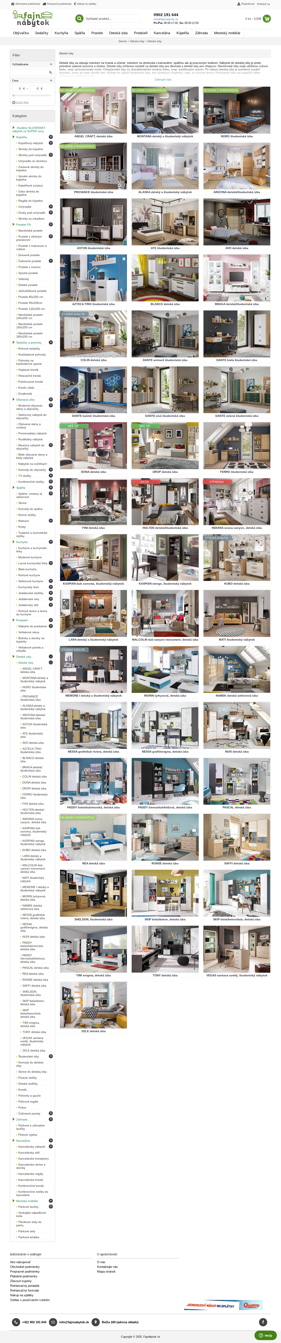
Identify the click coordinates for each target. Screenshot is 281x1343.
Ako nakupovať (20, 1262)
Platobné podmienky (23, 1276)
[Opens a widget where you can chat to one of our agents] (265, 1336)
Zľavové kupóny (21, 1281)
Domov (123, 41)
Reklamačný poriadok (24, 1285)
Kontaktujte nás (107, 1266)
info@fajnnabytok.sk (166, 19)
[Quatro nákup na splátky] (223, 1309)
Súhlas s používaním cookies (30, 1300)
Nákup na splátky (22, 1295)
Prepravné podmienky (25, 1271)
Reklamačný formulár (24, 1290)
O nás (101, 1262)
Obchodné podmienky (25, 1266)
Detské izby (137, 41)
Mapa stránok (106, 1271)
